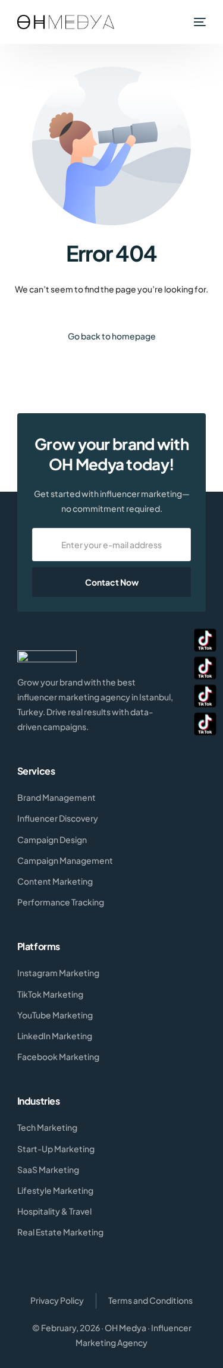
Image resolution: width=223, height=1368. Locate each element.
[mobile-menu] (198, 22)
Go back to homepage (112, 336)
